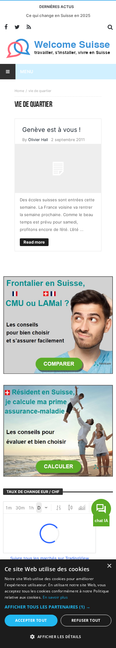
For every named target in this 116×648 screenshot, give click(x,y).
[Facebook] (5, 27)
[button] (58, 607)
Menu (26, 71)
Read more (34, 242)
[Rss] (28, 27)
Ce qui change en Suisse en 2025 (58, 15)
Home (19, 91)
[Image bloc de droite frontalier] (58, 324)
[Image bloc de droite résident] (58, 430)
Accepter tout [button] (31, 620)
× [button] (109, 566)
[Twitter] (17, 27)
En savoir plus (55, 597)
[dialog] (58, 603)
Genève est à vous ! (51, 129)
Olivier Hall (38, 139)
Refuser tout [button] (86, 620)
